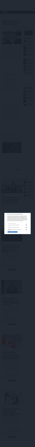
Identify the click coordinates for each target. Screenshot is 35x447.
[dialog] (17, 223)
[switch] (26, 224)
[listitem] (17, 223)
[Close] (29, 214)
